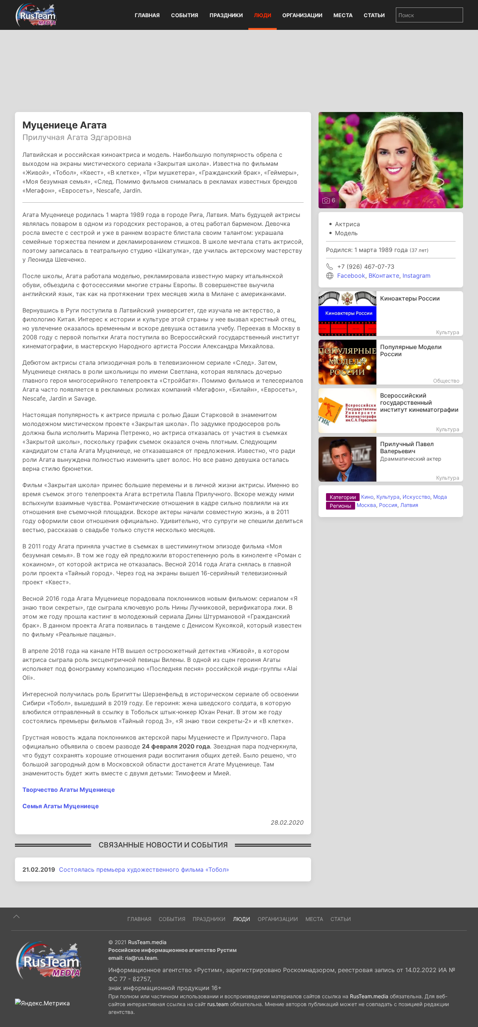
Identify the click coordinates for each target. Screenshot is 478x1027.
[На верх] (16, 916)
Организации (302, 15)
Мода (440, 497)
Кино (367, 497)
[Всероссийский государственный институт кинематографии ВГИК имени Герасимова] (391, 410)
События (184, 15)
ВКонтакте (384, 275)
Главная (147, 15)
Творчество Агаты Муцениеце (68, 789)
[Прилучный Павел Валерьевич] (391, 459)
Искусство (416, 497)
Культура (388, 497)
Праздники (226, 15)
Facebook (351, 275)
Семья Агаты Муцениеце (60, 806)
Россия (388, 505)
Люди (262, 15)
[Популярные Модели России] (391, 362)
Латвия (409, 505)
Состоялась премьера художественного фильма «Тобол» (144, 869)
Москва (366, 505)
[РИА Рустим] (48, 960)
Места (343, 15)
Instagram (417, 275)
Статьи (374, 15)
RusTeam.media (147, 942)
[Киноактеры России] (391, 313)
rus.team (218, 1004)
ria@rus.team (141, 958)
